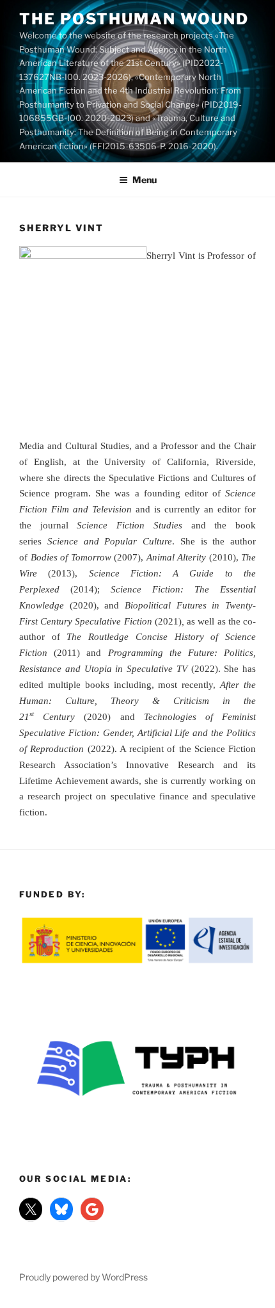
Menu (144, 179)
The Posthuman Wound (133, 19)
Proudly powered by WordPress (83, 1276)
